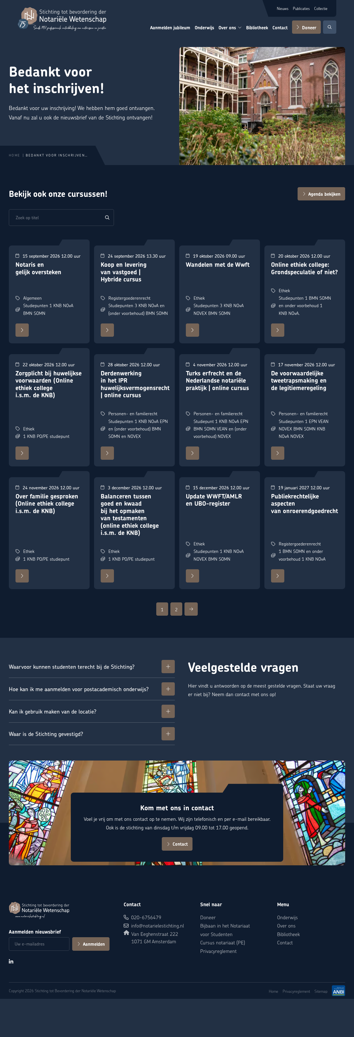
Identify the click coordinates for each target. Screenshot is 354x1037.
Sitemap (320, 991)
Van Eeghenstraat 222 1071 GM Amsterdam (154, 937)
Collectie (320, 8)
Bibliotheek (257, 28)
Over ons (227, 28)
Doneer (309, 28)
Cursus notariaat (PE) (222, 942)
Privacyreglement (218, 951)
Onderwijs (204, 28)
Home (14, 155)
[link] (162, 609)
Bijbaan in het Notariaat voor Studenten (225, 929)
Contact (280, 28)
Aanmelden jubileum (170, 28)
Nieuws (282, 8)
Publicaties (301, 8)
